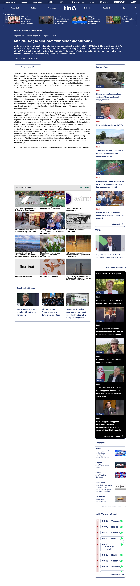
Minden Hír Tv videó (112, 436)
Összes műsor (114, 574)
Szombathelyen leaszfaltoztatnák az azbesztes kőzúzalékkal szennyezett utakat (109, 153)
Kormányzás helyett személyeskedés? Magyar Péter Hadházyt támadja (62, 22)
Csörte (98, 473)
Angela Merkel (19, 36)
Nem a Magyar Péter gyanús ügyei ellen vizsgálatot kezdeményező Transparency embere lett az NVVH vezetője (108, 426)
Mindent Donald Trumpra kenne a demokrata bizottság (51, 312)
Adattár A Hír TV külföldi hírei (32, 30)
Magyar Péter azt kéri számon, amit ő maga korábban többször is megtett (109, 215)
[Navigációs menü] (4, 8)
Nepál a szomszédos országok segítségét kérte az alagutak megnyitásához (108, 97)
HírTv (16, 30)
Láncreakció (100, 497)
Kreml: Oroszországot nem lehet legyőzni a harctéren (27, 312)
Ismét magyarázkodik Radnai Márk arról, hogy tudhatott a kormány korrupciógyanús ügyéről (110, 184)
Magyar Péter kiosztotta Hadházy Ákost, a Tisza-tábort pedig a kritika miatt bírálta (110, 256)
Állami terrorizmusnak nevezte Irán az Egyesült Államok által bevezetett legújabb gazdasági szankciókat (108, 392)
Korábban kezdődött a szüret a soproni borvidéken (108, 361)
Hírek (98, 90)
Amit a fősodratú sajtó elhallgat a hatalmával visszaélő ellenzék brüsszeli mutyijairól (95, 24)
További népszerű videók (114, 267)
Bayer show (100, 483)
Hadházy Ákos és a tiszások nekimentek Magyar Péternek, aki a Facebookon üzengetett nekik (109, 331)
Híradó (98, 448)
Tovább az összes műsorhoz (112, 507)
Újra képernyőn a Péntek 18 (128, 20)
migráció (46, 36)
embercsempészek (33, 36)
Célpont (99, 462)
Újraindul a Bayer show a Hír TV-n (109, 125)
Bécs (54, 36)
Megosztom (26, 67)
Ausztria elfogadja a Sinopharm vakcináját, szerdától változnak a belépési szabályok (76, 313)
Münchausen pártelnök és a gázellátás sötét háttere (27, 22)
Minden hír (116, 224)
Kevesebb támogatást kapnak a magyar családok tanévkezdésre (109, 301)
